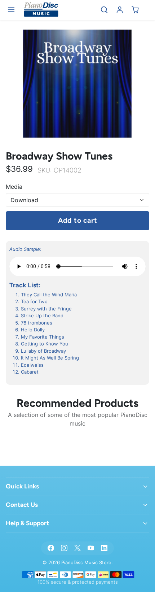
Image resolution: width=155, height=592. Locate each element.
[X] (77, 548)
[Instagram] (64, 548)
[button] (11, 10)
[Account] (120, 10)
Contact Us (22, 504)
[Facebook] (50, 548)
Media (14, 186)
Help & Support (27, 523)
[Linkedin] (104, 548)
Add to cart (77, 220)
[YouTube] (91, 548)
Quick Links (22, 486)
